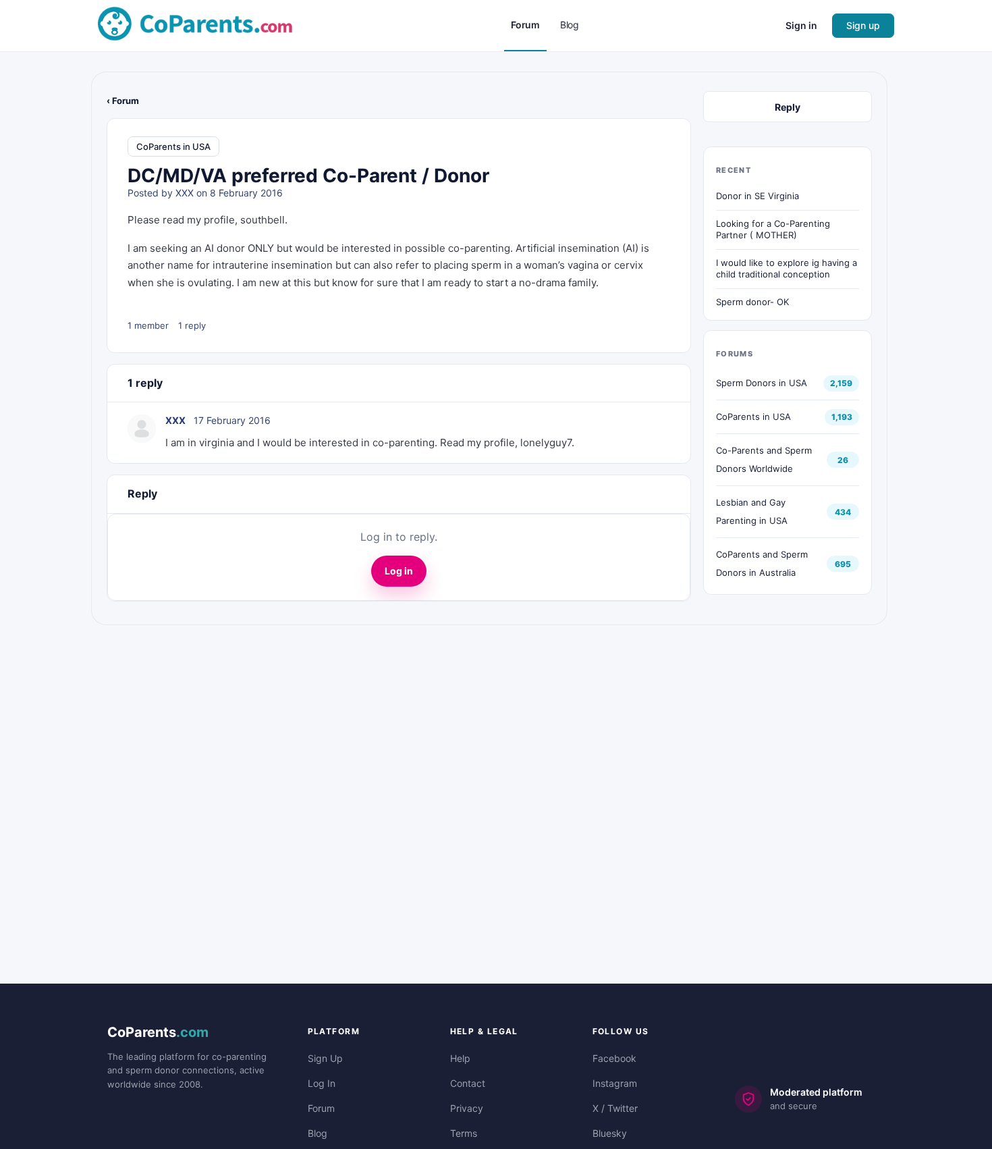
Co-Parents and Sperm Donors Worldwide (764, 459)
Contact (467, 1083)
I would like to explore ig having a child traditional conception (786, 268)
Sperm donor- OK (752, 301)
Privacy (466, 1108)
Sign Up (325, 1058)
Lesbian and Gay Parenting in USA (752, 511)
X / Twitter (615, 1108)
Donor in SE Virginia (757, 195)
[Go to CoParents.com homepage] (195, 24)
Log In (321, 1083)
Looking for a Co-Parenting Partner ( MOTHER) (773, 229)
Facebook (614, 1058)
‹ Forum (123, 100)
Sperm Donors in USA (761, 382)
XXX (184, 192)
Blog (317, 1133)
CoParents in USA (173, 146)
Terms (463, 1133)
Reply (787, 107)
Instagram (615, 1083)
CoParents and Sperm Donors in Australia (762, 563)
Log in (399, 571)
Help (460, 1058)
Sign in (801, 25)
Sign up (863, 25)
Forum (321, 1108)
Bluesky (610, 1133)
